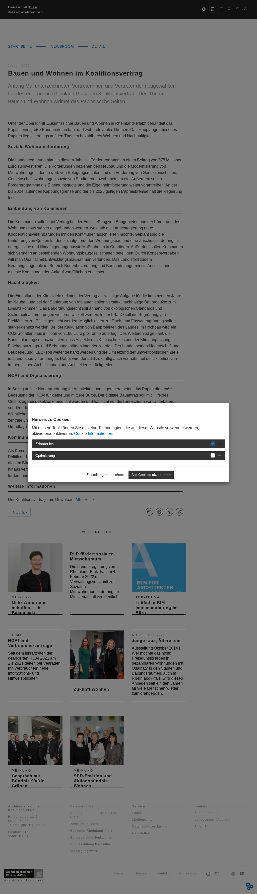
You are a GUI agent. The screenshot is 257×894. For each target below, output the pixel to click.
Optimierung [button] (45, 456)
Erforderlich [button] (44, 444)
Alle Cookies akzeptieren (151, 475)
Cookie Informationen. (93, 433)
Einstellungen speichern (105, 475)
